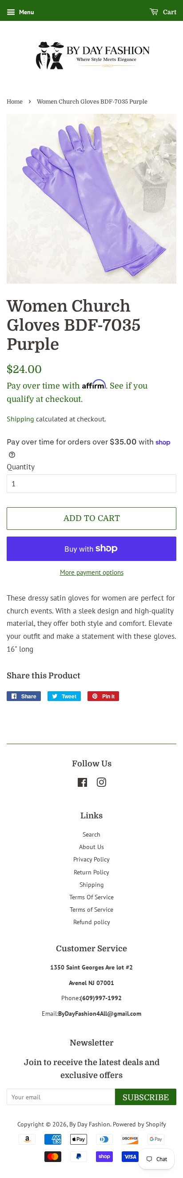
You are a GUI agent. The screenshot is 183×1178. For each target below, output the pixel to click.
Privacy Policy (91, 859)
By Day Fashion (89, 1124)
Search (91, 834)
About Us (91, 846)
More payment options (91, 572)
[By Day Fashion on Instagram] (101, 784)
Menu (25, 12)
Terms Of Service (91, 897)
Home (15, 102)
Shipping (20, 418)
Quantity (21, 467)
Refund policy (91, 922)
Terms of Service (91, 909)
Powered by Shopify (139, 1124)
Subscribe (146, 1097)
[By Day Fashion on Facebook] (82, 784)
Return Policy (91, 872)
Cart (169, 12)
